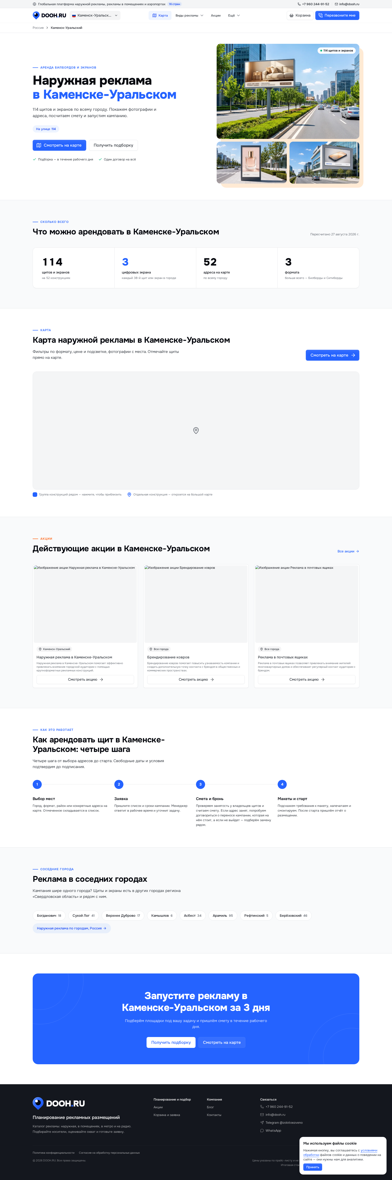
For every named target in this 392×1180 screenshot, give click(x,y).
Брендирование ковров (168, 657)
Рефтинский (256, 915)
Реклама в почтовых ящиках (283, 657)
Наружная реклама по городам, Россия (69, 928)
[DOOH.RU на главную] (49, 15)
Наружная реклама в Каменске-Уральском (74, 657)
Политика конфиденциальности (53, 1153)
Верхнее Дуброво (123, 915)
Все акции (346, 551)
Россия (38, 28)
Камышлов (162, 915)
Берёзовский (293, 915)
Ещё (231, 15)
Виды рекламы (187, 15)
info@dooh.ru (349, 4)
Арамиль (223, 915)
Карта (163, 15)
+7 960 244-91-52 (315, 4)
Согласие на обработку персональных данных (109, 1153)
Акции (215, 15)
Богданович (49, 915)
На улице (46, 129)
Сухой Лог (84, 915)
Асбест (192, 915)
